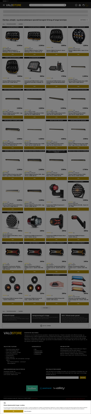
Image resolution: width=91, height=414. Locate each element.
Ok (13, 411)
